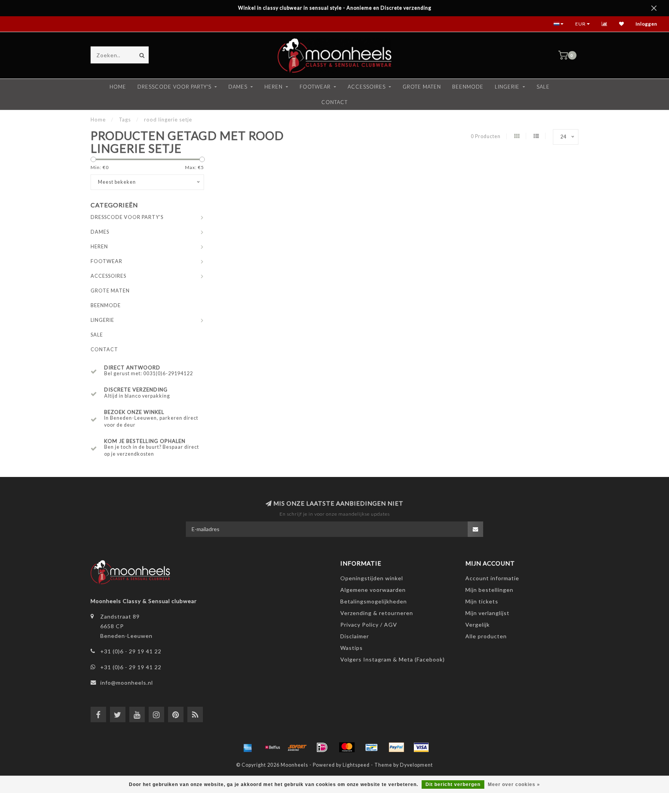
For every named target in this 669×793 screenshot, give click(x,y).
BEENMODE (468, 87)
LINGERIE (507, 87)
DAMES (237, 87)
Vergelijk (477, 624)
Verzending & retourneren (376, 613)
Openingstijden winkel (371, 578)
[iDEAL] (322, 747)
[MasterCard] (347, 747)
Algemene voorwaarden (373, 589)
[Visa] (421, 747)
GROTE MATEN (422, 87)
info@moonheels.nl (126, 682)
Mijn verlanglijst (487, 613)
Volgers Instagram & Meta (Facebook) (392, 659)
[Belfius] (272, 747)
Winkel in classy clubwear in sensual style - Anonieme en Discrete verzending (334, 8)
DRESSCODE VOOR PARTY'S (174, 87)
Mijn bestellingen (489, 589)
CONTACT (334, 102)
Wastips (351, 647)
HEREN (273, 87)
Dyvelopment (416, 765)
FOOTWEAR (315, 87)
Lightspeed (356, 765)
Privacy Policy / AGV (368, 624)
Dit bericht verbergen (452, 784)
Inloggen (646, 24)
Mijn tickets (481, 601)
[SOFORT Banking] (297, 747)
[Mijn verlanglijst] (621, 24)
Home (118, 87)
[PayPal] (396, 747)
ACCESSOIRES (367, 87)
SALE (543, 87)
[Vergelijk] (604, 24)
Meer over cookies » (514, 784)
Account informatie (492, 578)
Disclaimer (354, 636)
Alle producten (486, 636)
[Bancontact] (371, 747)
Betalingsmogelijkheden (373, 601)
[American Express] (247, 747)
